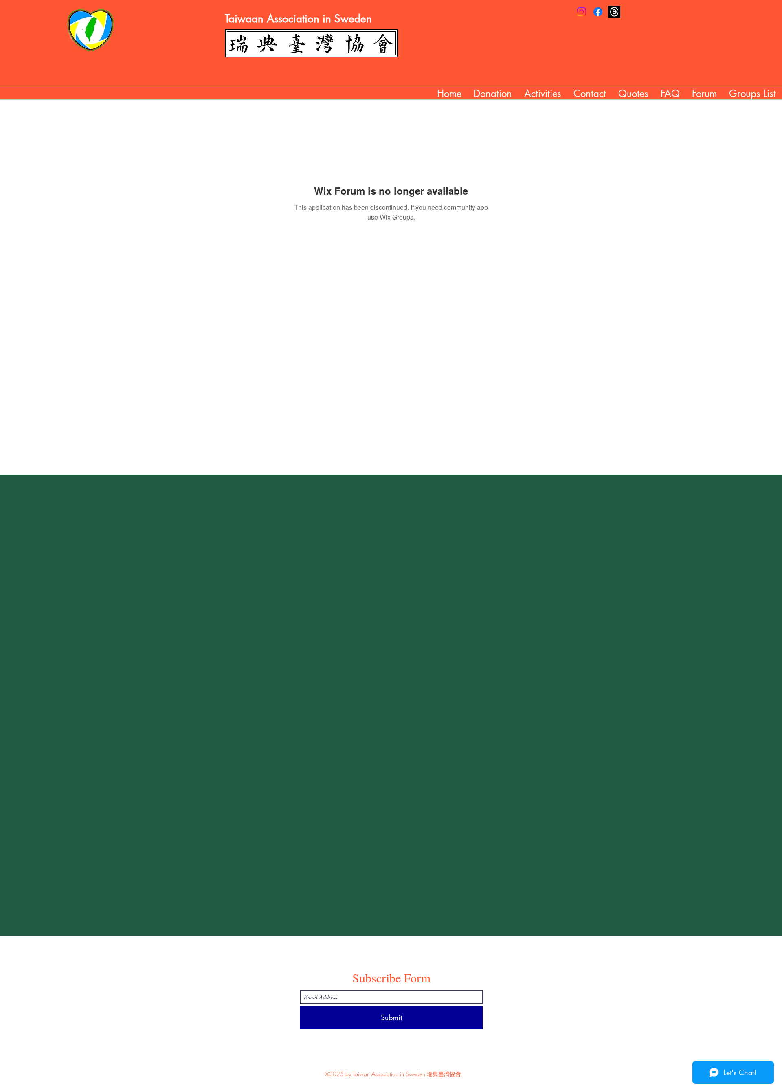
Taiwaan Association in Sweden (298, 19)
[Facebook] (598, 12)
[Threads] (614, 12)
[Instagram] (582, 12)
